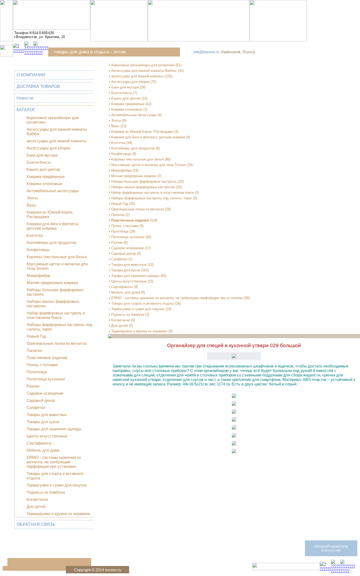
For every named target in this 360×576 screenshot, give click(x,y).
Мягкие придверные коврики (52, 282)
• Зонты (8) (117, 120)
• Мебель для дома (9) (127, 292)
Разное (33, 386)
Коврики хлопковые (44, 183)
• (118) (133, 220)
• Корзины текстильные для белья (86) (140, 159)
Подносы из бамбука (46, 492)
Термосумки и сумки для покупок (57, 485)
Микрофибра (38, 275)
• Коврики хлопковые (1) (128, 109)
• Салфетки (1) (120, 259)
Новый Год (36, 336)
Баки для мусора (42, 155)
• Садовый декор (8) (125, 254)
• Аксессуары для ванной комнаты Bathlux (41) (146, 71)
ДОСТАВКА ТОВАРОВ (38, 86)
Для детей (36, 506)
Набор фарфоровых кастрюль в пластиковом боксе (56, 315)
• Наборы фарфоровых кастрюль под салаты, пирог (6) (153, 198)
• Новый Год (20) (122, 204)
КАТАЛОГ (26, 109)
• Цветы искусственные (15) (131, 281)
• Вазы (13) (117, 126)
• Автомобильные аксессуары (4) (135, 115)
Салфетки (36, 407)
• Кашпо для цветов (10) (128, 98)
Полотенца (37, 372)
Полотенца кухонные (46, 379)
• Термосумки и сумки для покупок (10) (140, 309)
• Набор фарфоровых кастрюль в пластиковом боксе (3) (154, 193)
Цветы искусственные (47, 436)
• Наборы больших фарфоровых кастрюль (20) (146, 181)
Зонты (32, 198)
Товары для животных (47, 414)
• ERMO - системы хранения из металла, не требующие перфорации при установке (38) (179, 298)
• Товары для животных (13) (131, 265)
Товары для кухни (43, 421)
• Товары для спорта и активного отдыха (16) (145, 303)
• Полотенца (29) (122, 231)
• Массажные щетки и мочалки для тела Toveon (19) (151, 165)
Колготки (35, 235)
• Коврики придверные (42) (130, 104)
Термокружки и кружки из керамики (58, 513)
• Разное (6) (118, 242)
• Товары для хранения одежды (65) (137, 276)
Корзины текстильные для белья (57, 256)
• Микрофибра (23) (123, 170)
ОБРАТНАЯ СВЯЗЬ (36, 524)
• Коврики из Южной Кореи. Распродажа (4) (143, 132)
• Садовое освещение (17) (129, 248)
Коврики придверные (46, 176)
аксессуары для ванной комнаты (56, 141)
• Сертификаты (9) (123, 287)
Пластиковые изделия (47, 357)
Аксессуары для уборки (48, 148)
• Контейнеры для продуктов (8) (134, 148)
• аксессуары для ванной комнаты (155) (140, 76)
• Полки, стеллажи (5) (126, 226)
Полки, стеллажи (42, 364)
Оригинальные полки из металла (56, 343)
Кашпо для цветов (43, 169)
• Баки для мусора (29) (127, 87)
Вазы (31, 205)
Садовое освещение (45, 393)
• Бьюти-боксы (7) (123, 93)
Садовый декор (41, 400)
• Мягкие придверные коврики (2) (135, 176)
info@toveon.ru (206, 52)
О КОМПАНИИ (31, 75)
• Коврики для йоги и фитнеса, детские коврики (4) (149, 137)
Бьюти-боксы (39, 162)
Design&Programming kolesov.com (331, 548)
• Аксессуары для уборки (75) (132, 82)
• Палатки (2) (119, 215)
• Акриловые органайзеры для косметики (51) (145, 65)
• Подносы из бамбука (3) (129, 315)
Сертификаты (39, 443)
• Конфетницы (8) (122, 154)
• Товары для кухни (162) (129, 270)
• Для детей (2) (121, 326)
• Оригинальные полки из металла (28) (140, 209)
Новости (25, 98)
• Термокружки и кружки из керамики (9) (140, 331)
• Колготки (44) (120, 143)
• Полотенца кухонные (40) (130, 237)
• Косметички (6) (122, 320)
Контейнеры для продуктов (51, 242)
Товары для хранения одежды (54, 429)
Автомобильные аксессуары (53, 190)
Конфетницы (38, 249)
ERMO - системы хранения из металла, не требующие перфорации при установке (54, 462)
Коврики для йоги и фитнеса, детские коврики (53, 225)
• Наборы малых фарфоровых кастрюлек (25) (145, 187)
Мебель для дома (43, 450)
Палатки (34, 350)
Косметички (37, 499)
